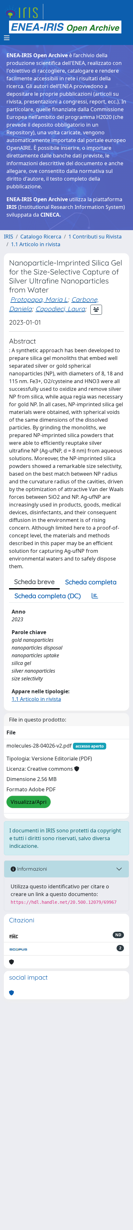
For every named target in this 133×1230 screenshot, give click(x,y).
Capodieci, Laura (60, 309)
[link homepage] (23, 11)
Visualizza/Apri (28, 801)
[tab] (95, 596)
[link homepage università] (65, 27)
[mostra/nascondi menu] (7, 38)
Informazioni (31, 869)
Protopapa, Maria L (38, 299)
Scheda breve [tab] (34, 582)
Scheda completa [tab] (91, 582)
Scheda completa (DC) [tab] (48, 596)
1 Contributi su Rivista (95, 236)
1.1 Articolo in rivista (35, 244)
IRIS (8, 236)
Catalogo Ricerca (40, 236)
